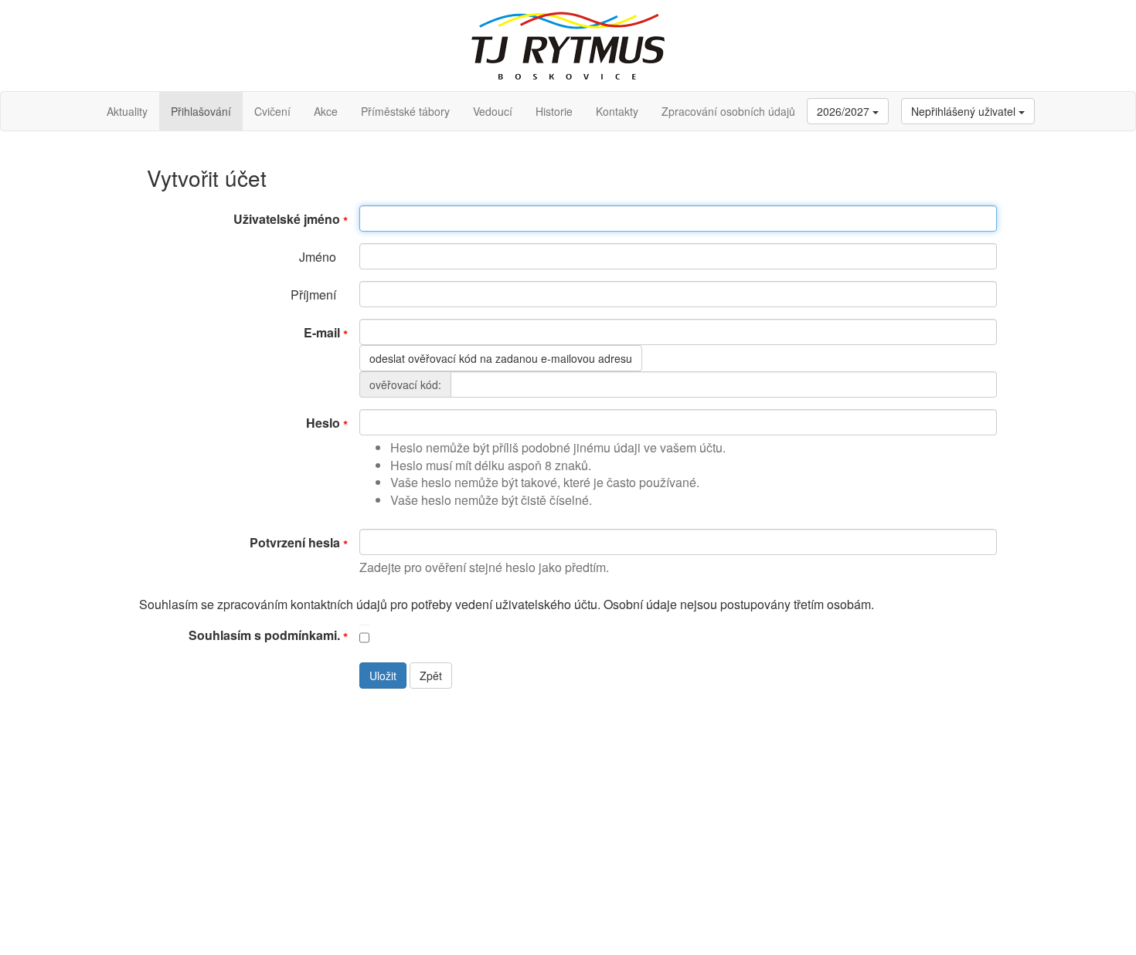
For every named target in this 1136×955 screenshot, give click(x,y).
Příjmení (313, 294)
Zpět (431, 675)
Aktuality (127, 111)
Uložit (382, 675)
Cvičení (272, 111)
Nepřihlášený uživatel (965, 111)
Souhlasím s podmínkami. (264, 635)
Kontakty (617, 111)
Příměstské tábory (405, 111)
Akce (326, 111)
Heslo (323, 423)
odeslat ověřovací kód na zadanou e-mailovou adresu (500, 358)
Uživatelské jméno (286, 219)
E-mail (322, 332)
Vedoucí (492, 111)
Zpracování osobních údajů (728, 111)
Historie (554, 111)
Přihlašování (201, 111)
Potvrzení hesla (295, 542)
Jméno (317, 257)
